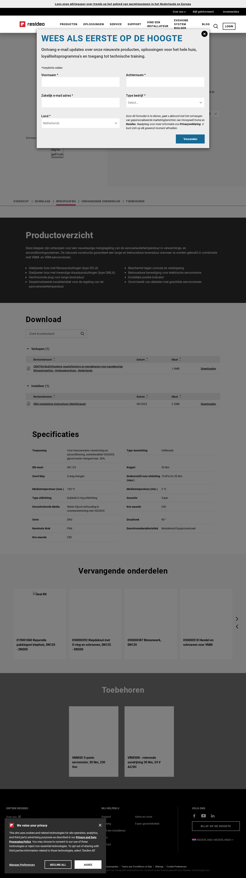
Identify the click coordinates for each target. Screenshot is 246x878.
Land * (46, 116)
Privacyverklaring (190, 124)
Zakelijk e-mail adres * (57, 95)
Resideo (131, 124)
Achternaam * (136, 75)
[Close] (204, 34)
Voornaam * (49, 75)
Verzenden (190, 139)
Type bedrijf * (135, 95)
